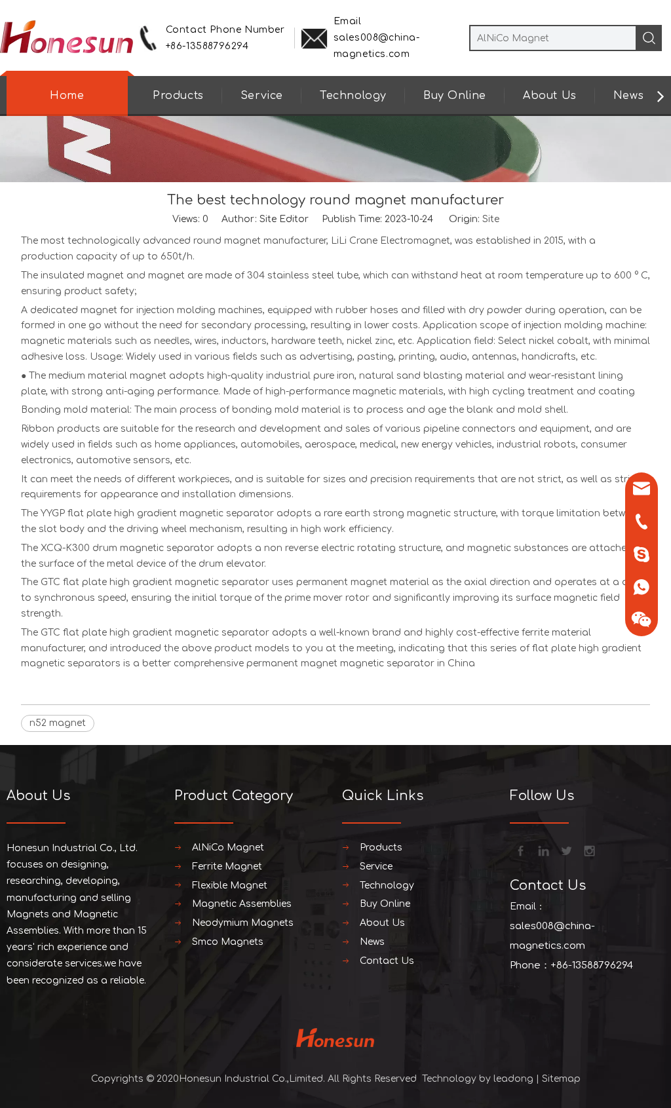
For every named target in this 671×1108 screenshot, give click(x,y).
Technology (353, 96)
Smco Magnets (227, 942)
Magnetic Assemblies (242, 904)
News (628, 96)
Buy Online (454, 96)
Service (261, 96)
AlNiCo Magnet (228, 847)
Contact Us (387, 961)
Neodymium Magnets (243, 923)
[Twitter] (565, 850)
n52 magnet (57, 723)
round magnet (227, 241)
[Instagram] (588, 850)
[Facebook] (519, 850)
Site (490, 219)
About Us (550, 96)
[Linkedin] (542, 850)
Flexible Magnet (229, 885)
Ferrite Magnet (227, 866)
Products (178, 96)
